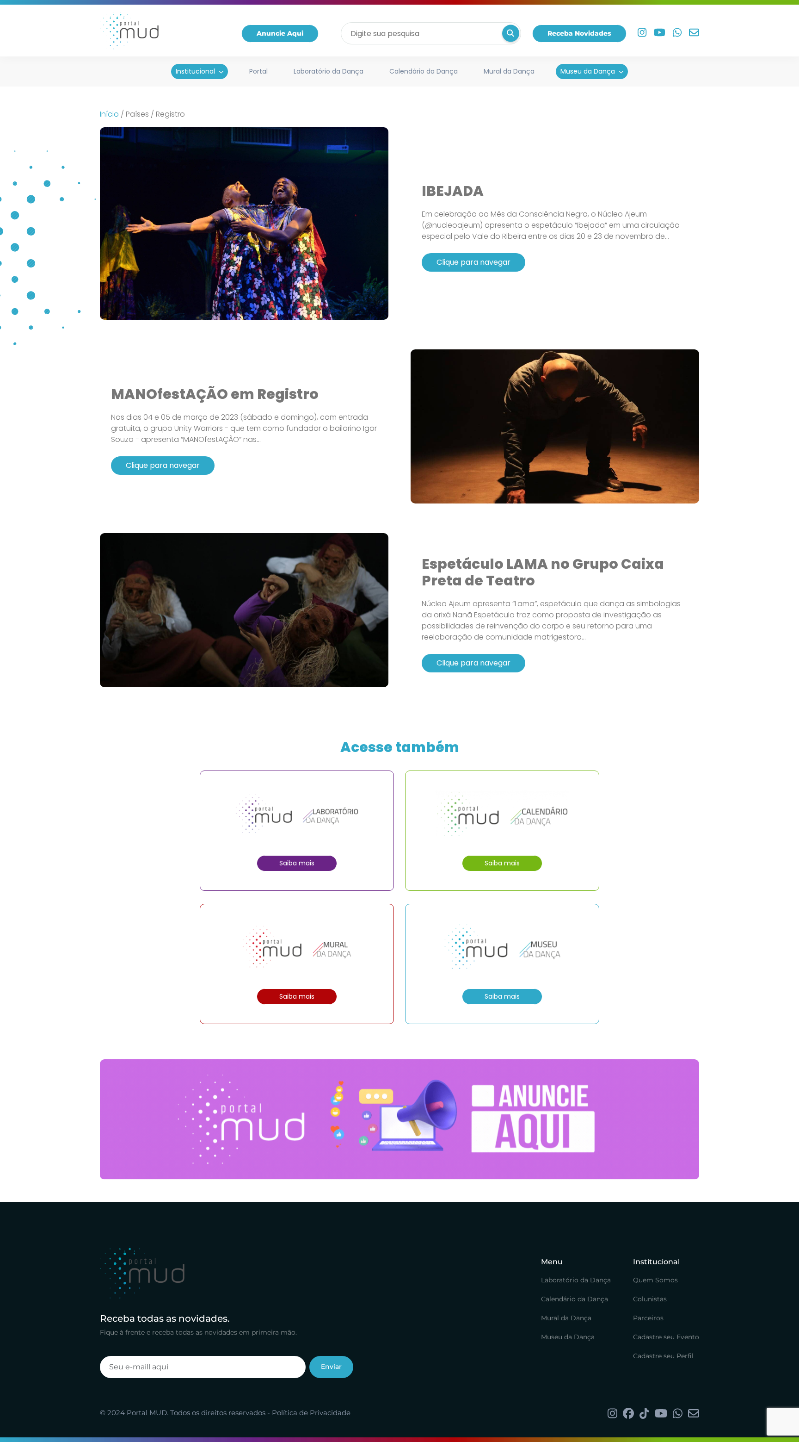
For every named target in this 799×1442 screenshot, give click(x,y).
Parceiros (648, 1318)
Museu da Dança (587, 71)
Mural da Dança (509, 71)
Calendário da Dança (423, 71)
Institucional (195, 71)
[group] (399, 1119)
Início (109, 114)
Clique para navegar (473, 262)
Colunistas (650, 1299)
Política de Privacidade (311, 1412)
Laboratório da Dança (328, 71)
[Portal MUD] (129, 33)
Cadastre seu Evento (666, 1337)
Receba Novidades (579, 33)
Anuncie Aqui (280, 33)
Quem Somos (655, 1280)
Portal (258, 71)
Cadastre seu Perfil (663, 1356)
